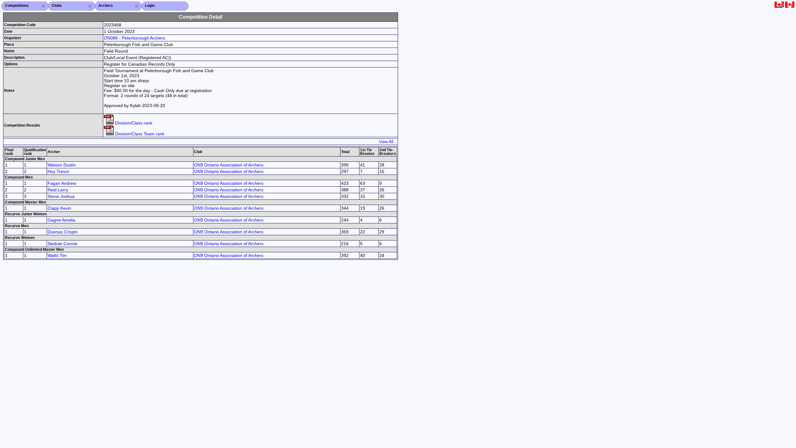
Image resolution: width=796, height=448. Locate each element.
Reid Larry (58, 189)
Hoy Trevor (58, 171)
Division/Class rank (133, 122)
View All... (388, 141)
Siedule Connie (62, 243)
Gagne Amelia (61, 219)
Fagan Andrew (62, 183)
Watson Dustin (62, 164)
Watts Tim (57, 255)
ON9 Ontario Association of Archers (228, 164)
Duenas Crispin (63, 231)
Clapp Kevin (59, 208)
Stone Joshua (61, 196)
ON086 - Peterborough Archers (134, 37)
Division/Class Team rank (139, 133)
